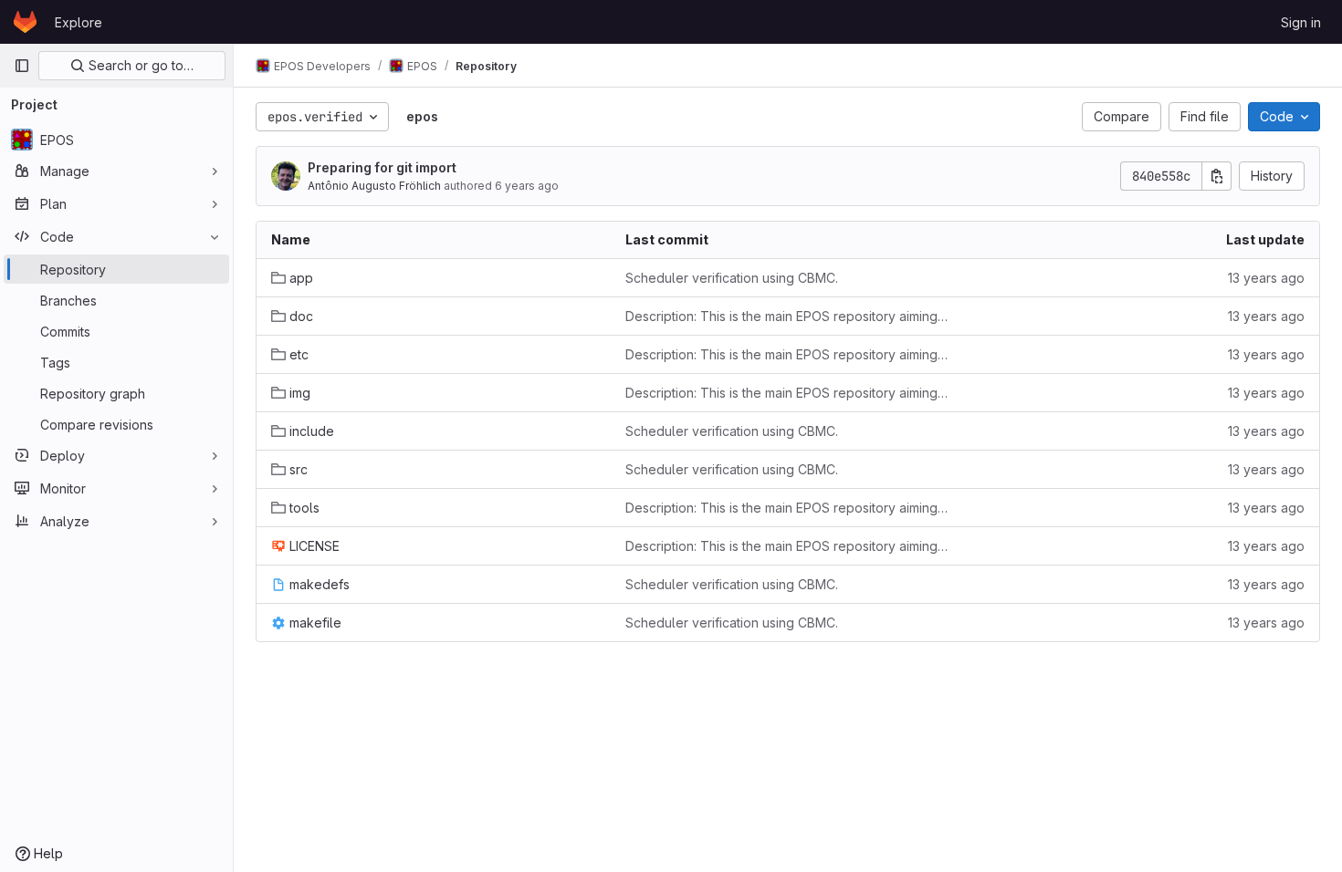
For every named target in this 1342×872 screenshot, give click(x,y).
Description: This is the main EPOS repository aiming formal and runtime (787, 316)
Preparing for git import (382, 167)
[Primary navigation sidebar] (22, 65)
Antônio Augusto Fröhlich (374, 185)
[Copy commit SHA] (1217, 176)
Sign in (1301, 22)
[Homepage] (25, 21)
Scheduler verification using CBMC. (731, 277)
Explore (78, 22)
